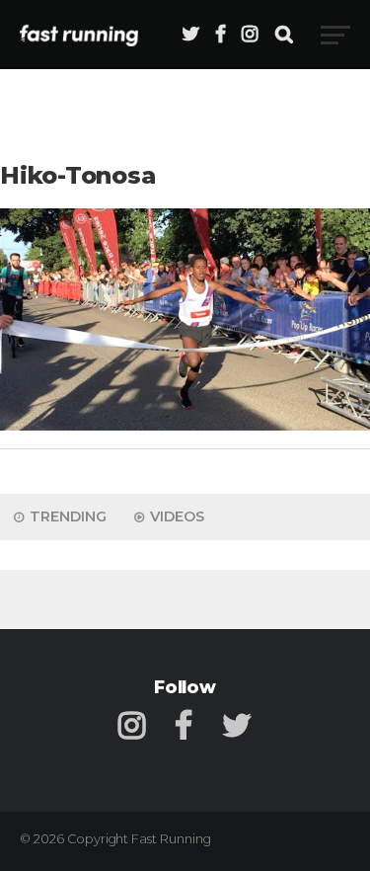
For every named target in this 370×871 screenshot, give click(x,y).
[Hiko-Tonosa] (185, 425)
